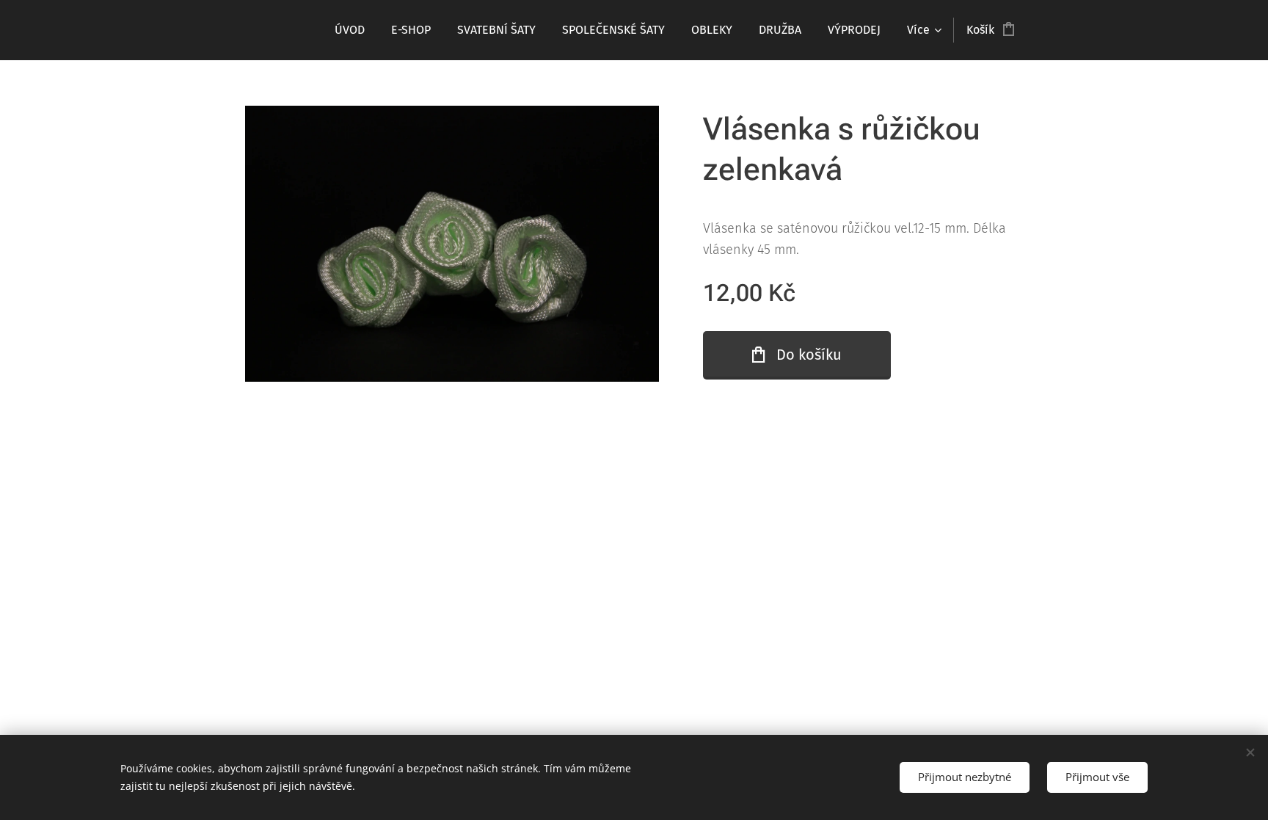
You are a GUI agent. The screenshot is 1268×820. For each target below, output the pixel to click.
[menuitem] (349, 30)
